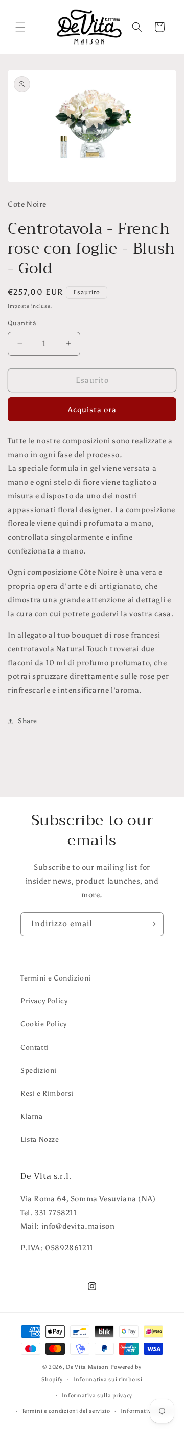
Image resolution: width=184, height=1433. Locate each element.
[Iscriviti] (152, 924)
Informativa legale (146, 1410)
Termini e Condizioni (55, 978)
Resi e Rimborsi (47, 1093)
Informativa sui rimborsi (108, 1379)
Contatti (34, 1047)
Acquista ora (92, 409)
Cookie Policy (43, 1024)
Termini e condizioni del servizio (66, 1410)
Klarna (31, 1116)
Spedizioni (38, 1070)
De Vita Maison (87, 1367)
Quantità (22, 323)
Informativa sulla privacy (97, 1395)
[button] (20, 27)
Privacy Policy (43, 1001)
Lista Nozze (39, 1139)
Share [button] (27, 721)
